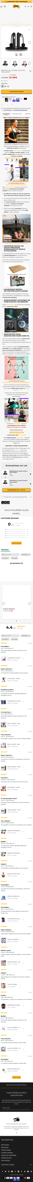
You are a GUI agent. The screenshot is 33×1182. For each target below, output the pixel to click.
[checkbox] (14, 558)
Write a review (16, 543)
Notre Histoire (5, 1144)
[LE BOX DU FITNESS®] (16, 6)
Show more (16, 1077)
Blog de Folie (5, 1147)
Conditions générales (7, 1152)
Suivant (16, 22)
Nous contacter (5, 1160)
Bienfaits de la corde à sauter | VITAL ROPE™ (18, 481)
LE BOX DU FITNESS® (18, 1174)
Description (6, 113)
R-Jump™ (17, 450)
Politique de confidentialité (8, 1155)
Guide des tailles (17, 113)
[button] (1, 1)
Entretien (28, 113)
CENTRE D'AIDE (7, 1165)
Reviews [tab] (5, 550)
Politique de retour (6, 1157)
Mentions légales (6, 1150)
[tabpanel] (16, 567)
